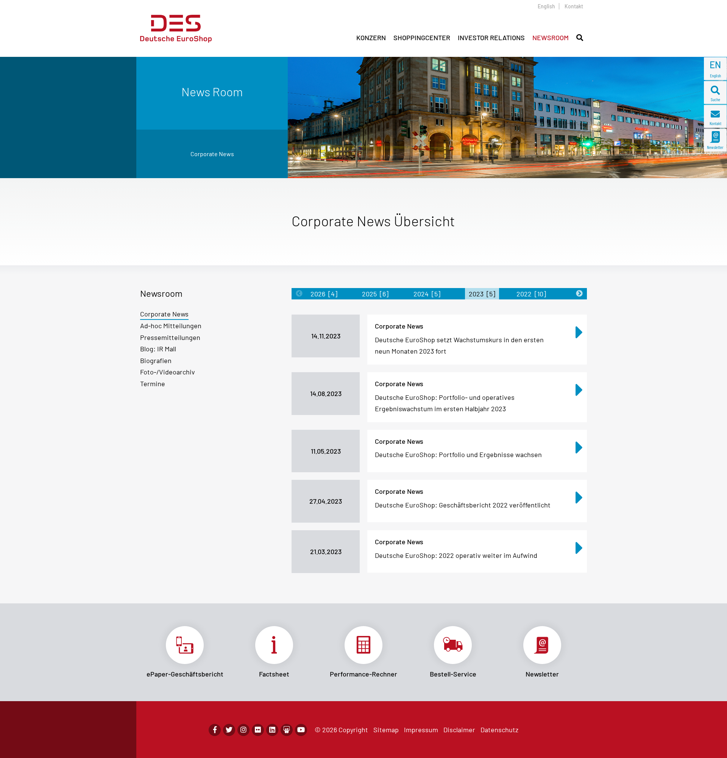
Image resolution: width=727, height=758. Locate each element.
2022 (531, 294)
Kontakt (574, 6)
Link (185, 652)
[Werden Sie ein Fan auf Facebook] (215, 730)
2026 (323, 294)
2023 (482, 294)
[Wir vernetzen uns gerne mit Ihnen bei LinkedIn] (272, 730)
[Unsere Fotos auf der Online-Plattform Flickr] (258, 730)
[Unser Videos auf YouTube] (301, 730)
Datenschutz (499, 729)
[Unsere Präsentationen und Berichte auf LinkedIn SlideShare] (287, 730)
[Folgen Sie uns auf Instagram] (243, 730)
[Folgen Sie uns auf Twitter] (229, 730)
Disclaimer (459, 729)
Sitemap (386, 729)
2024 (426, 294)
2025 (375, 294)
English (546, 6)
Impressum (421, 729)
